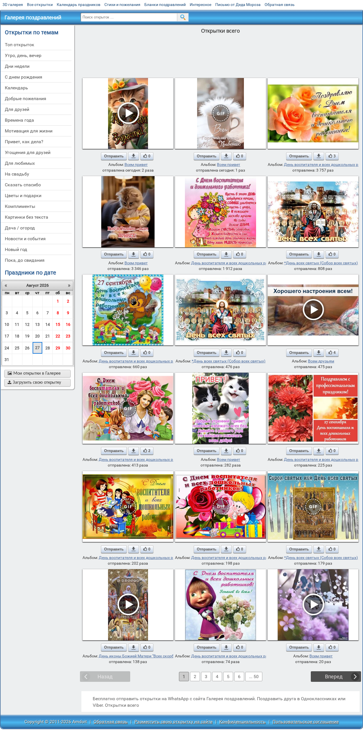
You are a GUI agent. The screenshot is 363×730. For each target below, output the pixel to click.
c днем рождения (23, 77)
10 (7, 324)
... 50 (254, 676)
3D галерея (13, 4)
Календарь (16, 87)
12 (27, 324)
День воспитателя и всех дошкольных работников (238, 263)
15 (58, 324)
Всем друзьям (321, 361)
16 (68, 324)
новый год (16, 249)
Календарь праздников (78, 4)
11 (17, 324)
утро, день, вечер (23, 55)
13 (37, 324)
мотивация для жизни (28, 131)
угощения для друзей (27, 152)
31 (7, 359)
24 (7, 348)
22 (58, 336)
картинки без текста (26, 217)
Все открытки (40, 4)
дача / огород (20, 228)
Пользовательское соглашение (306, 721)
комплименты (20, 206)
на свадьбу (17, 174)
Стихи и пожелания (122, 4)
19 (27, 336)
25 (17, 348)
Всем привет (136, 164)
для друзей (17, 109)
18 (17, 336)
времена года (19, 120)
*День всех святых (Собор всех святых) (321, 263)
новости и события (25, 238)
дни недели (17, 66)
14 (47, 324)
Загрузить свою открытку (34, 382)
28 (47, 348)
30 (68, 348)
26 (27, 348)
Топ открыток (19, 44)
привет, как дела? (24, 141)
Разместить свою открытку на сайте (173, 721)
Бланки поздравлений (165, 4)
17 (7, 336)
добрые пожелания (25, 98)
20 (37, 336)
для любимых (20, 163)
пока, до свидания (25, 260)
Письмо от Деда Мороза (238, 4)
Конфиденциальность (242, 721)
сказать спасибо (23, 184)
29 (58, 348)
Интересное (200, 4)
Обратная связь (280, 4)
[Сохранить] (133, 156)
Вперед (334, 677)
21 (47, 336)
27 (37, 347)
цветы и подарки (23, 195)
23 (68, 336)
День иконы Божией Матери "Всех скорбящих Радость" (150, 656)
